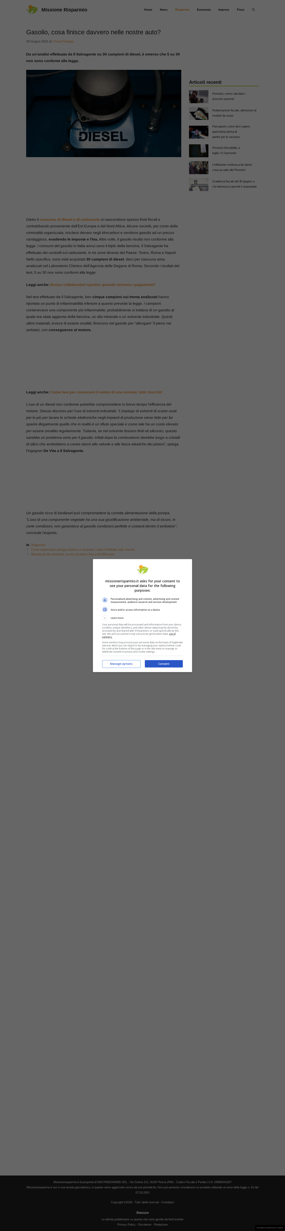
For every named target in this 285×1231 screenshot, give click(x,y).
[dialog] (142, 615)
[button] (142, 618)
